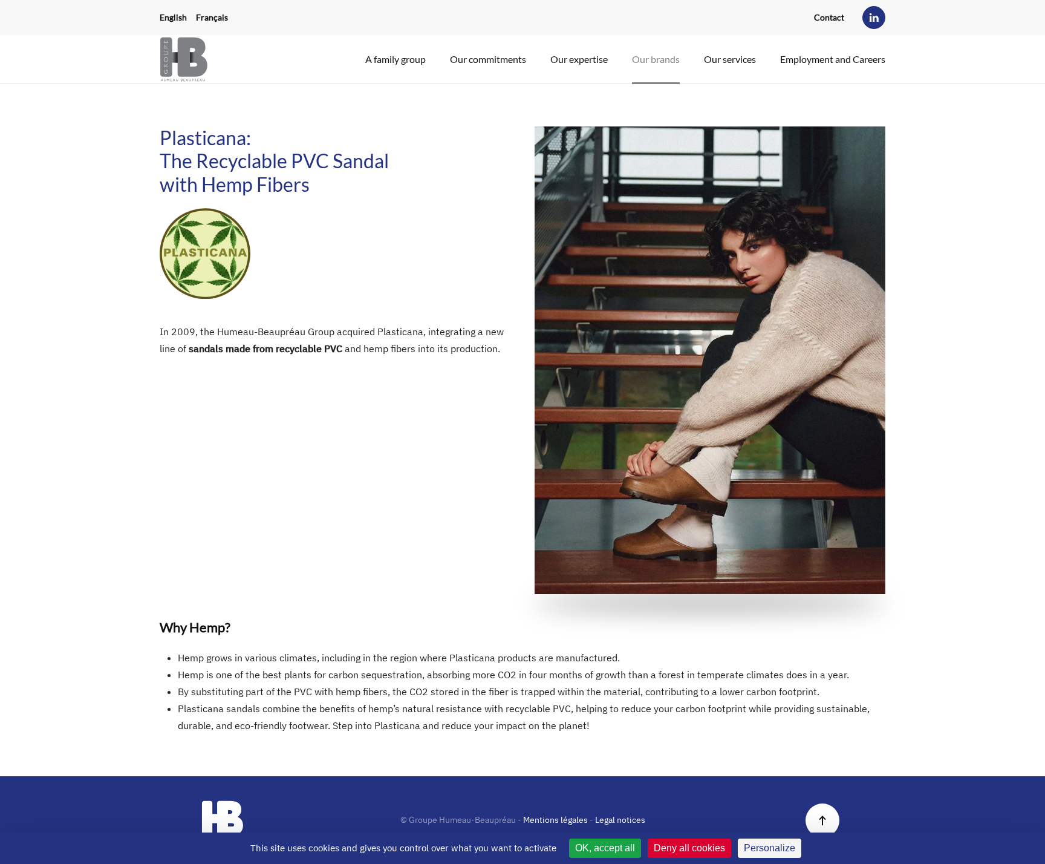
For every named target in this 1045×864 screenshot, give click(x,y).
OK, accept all (605, 848)
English (173, 17)
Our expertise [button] (579, 59)
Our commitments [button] (488, 59)
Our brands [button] (656, 59)
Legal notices (620, 819)
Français (212, 17)
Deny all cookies (689, 848)
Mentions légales (555, 819)
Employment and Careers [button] (832, 59)
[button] (822, 820)
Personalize (769, 848)
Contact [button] (829, 17)
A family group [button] (395, 59)
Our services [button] (730, 59)
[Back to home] (184, 59)
